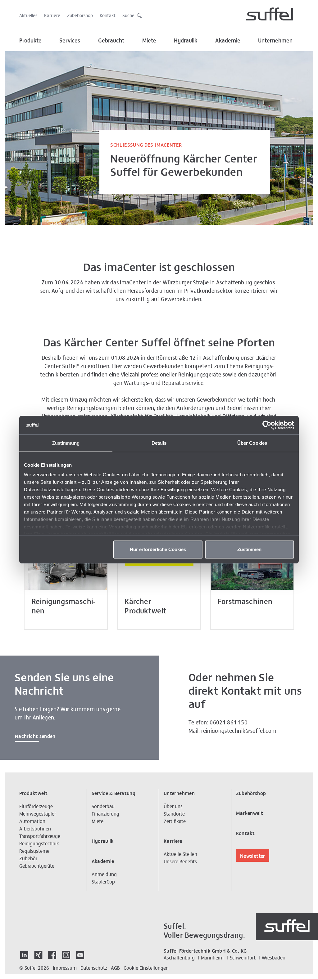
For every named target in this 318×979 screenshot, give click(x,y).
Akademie (227, 40)
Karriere (52, 15)
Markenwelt (249, 812)
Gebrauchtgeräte (36, 865)
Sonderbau (103, 806)
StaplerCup (103, 881)
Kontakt (108, 15)
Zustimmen (249, 549)
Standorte (174, 813)
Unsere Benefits (180, 861)
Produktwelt (33, 793)
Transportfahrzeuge (39, 835)
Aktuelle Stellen (180, 853)
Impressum (65, 967)
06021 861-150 (229, 722)
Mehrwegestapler (37, 813)
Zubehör (28, 858)
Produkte (30, 40)
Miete (149, 40)
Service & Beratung (113, 793)
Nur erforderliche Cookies (158, 549)
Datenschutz (93, 967)
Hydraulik (185, 40)
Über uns (173, 806)
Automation (32, 820)
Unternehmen (275, 40)
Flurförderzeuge (36, 806)
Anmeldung (104, 873)
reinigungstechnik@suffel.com (238, 730)
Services (69, 40)
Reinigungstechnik (39, 843)
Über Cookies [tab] (252, 443)
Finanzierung (105, 813)
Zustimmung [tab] (66, 443)
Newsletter (252, 855)
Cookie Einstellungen (146, 967)
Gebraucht (111, 40)
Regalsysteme (34, 850)
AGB (115, 967)
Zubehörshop (80, 15)
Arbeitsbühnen (35, 828)
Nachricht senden (35, 735)
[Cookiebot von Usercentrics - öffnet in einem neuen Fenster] (267, 425)
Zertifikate (175, 820)
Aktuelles (28, 15)
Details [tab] (159, 443)
